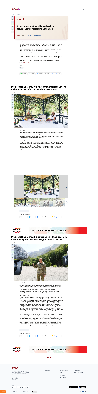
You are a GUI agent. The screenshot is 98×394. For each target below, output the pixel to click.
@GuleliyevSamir (27, 62)
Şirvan (21, 67)
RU (85, 391)
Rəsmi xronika (47, 370)
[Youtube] (20, 387)
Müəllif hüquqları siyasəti (78, 372)
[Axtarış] (68, 9)
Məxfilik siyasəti (77, 370)
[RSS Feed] (28, 387)
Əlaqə (61, 372)
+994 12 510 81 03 (15, 378)
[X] (18, 387)
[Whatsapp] (13, 387)
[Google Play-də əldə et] (82, 387)
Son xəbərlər (47, 368)
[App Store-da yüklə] (73, 387)
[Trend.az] (15, 9)
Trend (34, 49)
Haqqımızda (62, 368)
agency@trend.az (14, 379)
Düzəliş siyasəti (62, 375)
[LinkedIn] (25, 387)
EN (80, 391)
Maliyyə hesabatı (63, 377)
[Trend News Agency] (15, 368)
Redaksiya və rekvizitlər (64, 370)
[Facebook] (15, 387)
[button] (12, 17)
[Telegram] (23, 387)
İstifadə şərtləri (76, 368)
